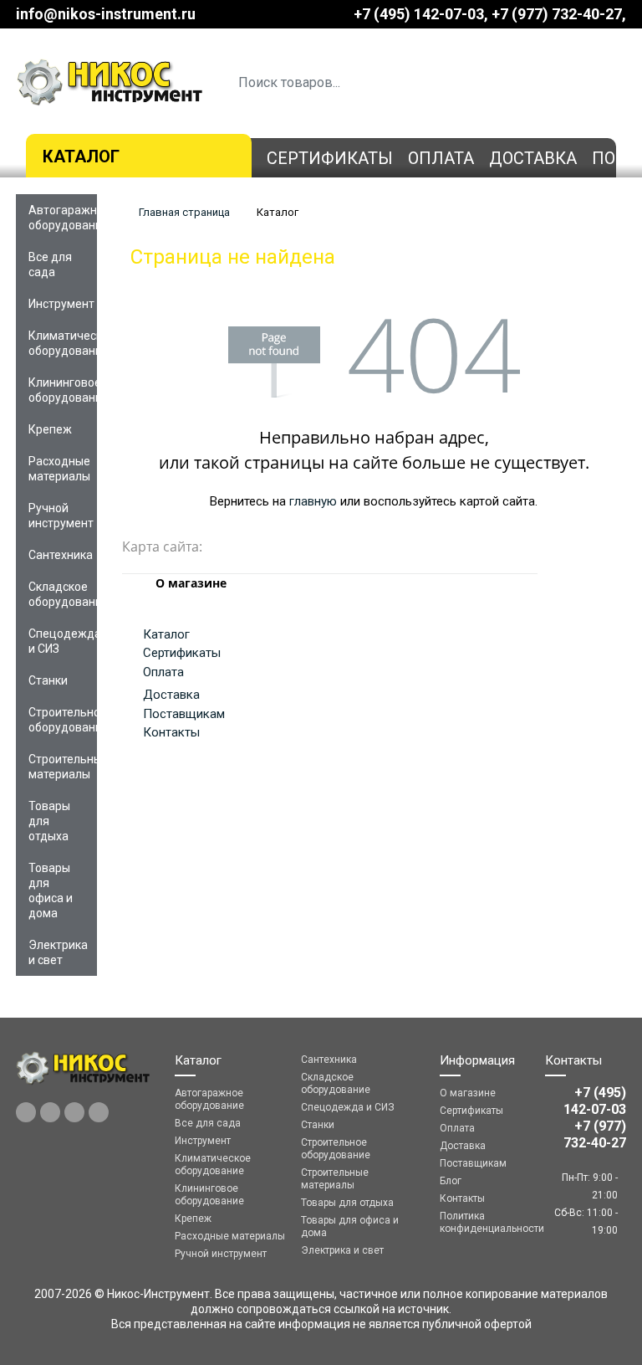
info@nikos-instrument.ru (106, 14)
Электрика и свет (58, 952)
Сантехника (60, 555)
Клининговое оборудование (62, 390)
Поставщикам (184, 713)
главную (313, 501)
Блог (450, 1181)
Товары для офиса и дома (50, 890)
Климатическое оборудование (62, 343)
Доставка (533, 158)
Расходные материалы (59, 468)
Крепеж (50, 429)
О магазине (468, 1093)
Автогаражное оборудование (62, 217)
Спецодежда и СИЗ (62, 641)
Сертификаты (330, 158)
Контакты (171, 732)
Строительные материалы (62, 766)
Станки (48, 680)
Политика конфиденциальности (480, 1222)
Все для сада (50, 264)
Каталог (81, 156)
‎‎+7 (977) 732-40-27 (557, 14)
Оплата (441, 158)
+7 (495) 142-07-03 (419, 14)
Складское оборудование (62, 594)
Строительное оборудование (62, 720)
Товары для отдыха (49, 821)
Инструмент (61, 303)
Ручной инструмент (61, 515)
